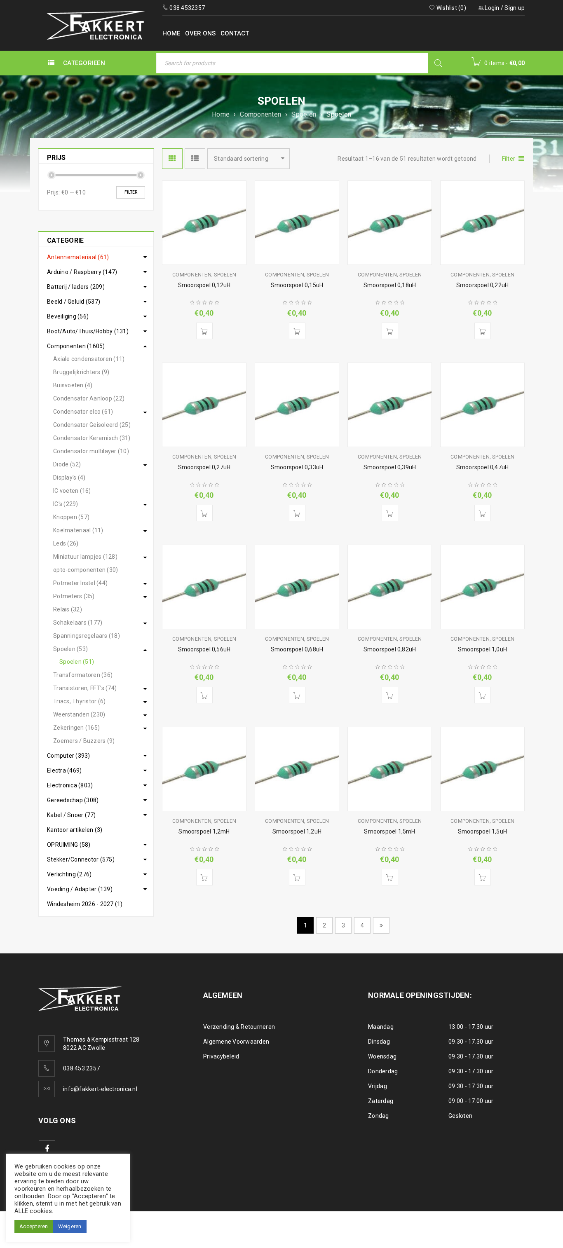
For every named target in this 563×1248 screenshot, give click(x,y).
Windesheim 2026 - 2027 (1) (85, 904)
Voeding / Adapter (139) (80, 889)
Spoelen (303, 114)
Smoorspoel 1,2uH (296, 831)
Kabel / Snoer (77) (71, 815)
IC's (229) (65, 504)
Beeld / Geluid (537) (73, 301)
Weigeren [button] (70, 1226)
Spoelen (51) (76, 661)
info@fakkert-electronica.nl (100, 1089)
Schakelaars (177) (77, 622)
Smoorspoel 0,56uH (204, 649)
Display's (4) (69, 477)
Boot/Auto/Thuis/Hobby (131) (88, 331)
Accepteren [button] (33, 1226)
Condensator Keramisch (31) (92, 438)
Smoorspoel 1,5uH (482, 831)
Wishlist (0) (450, 8)
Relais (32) (67, 609)
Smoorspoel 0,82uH (390, 649)
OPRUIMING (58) (69, 844)
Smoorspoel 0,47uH (482, 467)
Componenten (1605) (76, 346)
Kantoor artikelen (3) (74, 830)
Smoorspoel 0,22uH (482, 285)
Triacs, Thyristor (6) (79, 701)
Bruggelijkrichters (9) (81, 372)
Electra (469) (64, 770)
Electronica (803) (70, 785)
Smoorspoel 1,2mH (204, 831)
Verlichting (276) (69, 874)
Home (221, 114)
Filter (130, 192)
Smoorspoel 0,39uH (390, 467)
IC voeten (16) (72, 490)
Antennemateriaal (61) (78, 257)
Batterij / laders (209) (76, 286)
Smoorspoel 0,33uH (297, 467)
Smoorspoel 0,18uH (390, 285)
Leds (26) (65, 543)
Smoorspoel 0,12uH (204, 285)
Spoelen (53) (70, 649)
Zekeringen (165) (76, 727)
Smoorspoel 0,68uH (297, 649)
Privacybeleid (221, 1056)
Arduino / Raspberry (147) (82, 272)
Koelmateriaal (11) (78, 530)
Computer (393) (68, 755)
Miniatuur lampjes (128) (85, 556)
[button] (204, 331)
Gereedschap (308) (73, 800)
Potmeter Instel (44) (80, 583)
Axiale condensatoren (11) (88, 359)
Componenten (260, 114)
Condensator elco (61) (83, 411)
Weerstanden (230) (79, 714)
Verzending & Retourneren (239, 1026)
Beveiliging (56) (68, 316)
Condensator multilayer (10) (91, 451)
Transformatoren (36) (83, 675)
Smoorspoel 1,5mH (389, 831)
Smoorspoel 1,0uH (482, 649)
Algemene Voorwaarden (236, 1041)
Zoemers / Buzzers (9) (84, 741)
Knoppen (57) (71, 517)
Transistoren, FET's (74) (85, 688)
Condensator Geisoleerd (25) (92, 424)
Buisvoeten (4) (73, 385)
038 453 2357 (81, 1068)
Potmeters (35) (74, 596)
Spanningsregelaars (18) (86, 635)
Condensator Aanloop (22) (88, 398)
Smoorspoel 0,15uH (297, 285)
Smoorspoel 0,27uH (204, 467)
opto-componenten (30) (85, 570)
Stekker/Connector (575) (81, 859)
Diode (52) (67, 464)
